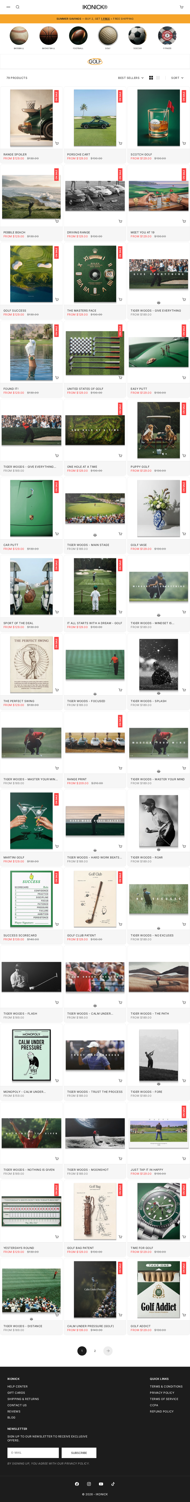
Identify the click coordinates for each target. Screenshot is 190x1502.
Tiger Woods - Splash (149, 701)
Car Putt (11, 545)
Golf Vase (139, 545)
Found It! (10, 388)
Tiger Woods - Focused (86, 701)
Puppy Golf (140, 466)
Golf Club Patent (81, 935)
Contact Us (17, 1405)
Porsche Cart (78, 154)
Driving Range (78, 232)
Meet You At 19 (142, 232)
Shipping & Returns (23, 1399)
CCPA (154, 1405)
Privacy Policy (162, 1392)
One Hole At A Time (82, 466)
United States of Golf (85, 388)
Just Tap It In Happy (147, 1169)
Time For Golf (142, 1248)
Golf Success (14, 310)
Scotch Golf (141, 154)
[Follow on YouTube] (101, 1484)
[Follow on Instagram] (89, 1484)
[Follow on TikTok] (113, 1484)
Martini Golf (14, 857)
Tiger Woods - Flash (20, 1013)
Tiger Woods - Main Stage (88, 545)
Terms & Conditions (166, 1386)
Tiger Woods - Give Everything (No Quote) (28, 466)
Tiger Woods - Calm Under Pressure (89, 1013)
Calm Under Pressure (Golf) (90, 1326)
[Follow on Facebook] (77, 1484)
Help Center (17, 1386)
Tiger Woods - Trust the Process (95, 1091)
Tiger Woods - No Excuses (152, 935)
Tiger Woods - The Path (150, 1013)
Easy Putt (139, 388)
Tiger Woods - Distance (22, 1326)
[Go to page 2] (108, 1351)
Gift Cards (16, 1392)
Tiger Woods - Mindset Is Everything (151, 623)
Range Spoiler (15, 154)
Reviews (13, 1411)
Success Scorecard (20, 935)
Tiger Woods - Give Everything (156, 310)
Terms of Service (164, 1399)
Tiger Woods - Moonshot (88, 1169)
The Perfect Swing (18, 701)
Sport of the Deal (18, 623)
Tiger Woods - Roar (147, 857)
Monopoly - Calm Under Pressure (23, 1091)
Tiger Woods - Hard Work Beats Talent (93, 857)
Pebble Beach (14, 232)
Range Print (77, 779)
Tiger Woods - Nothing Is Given (28, 1169)
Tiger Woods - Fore (146, 1091)
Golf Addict (141, 1326)
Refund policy (162, 1411)
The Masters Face (81, 310)
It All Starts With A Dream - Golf (94, 623)
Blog (11, 1417)
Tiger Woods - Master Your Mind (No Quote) (30, 779)
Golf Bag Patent (80, 1248)
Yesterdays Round (18, 1248)
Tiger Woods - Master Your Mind (158, 779)
